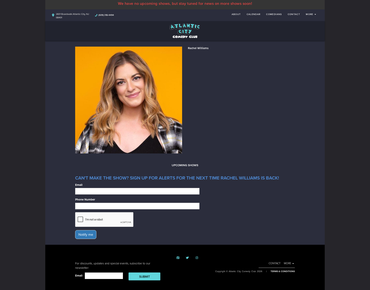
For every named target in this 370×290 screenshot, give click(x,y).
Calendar (254, 14)
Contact (294, 14)
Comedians (274, 14)
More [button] (310, 14)
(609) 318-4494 (106, 15)
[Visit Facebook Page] (178, 258)
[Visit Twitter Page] (187, 258)
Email (78, 185)
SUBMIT (144, 277)
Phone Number (85, 199)
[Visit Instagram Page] (196, 258)
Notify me (85, 234)
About (236, 14)
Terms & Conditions (283, 271)
